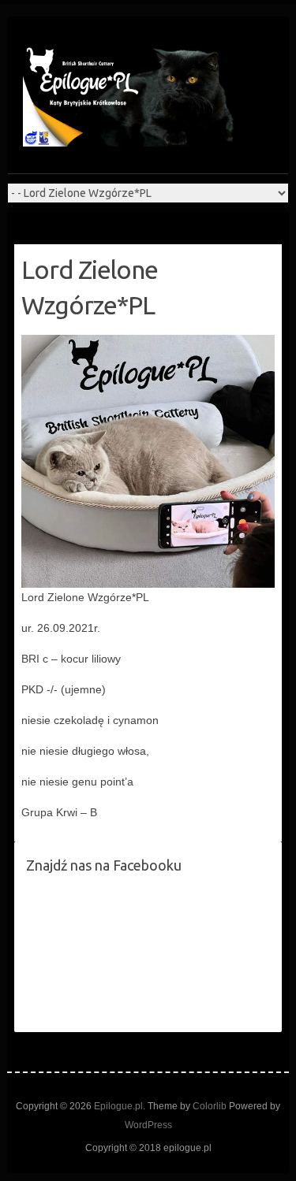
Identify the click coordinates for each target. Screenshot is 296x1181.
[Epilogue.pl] (133, 94)
